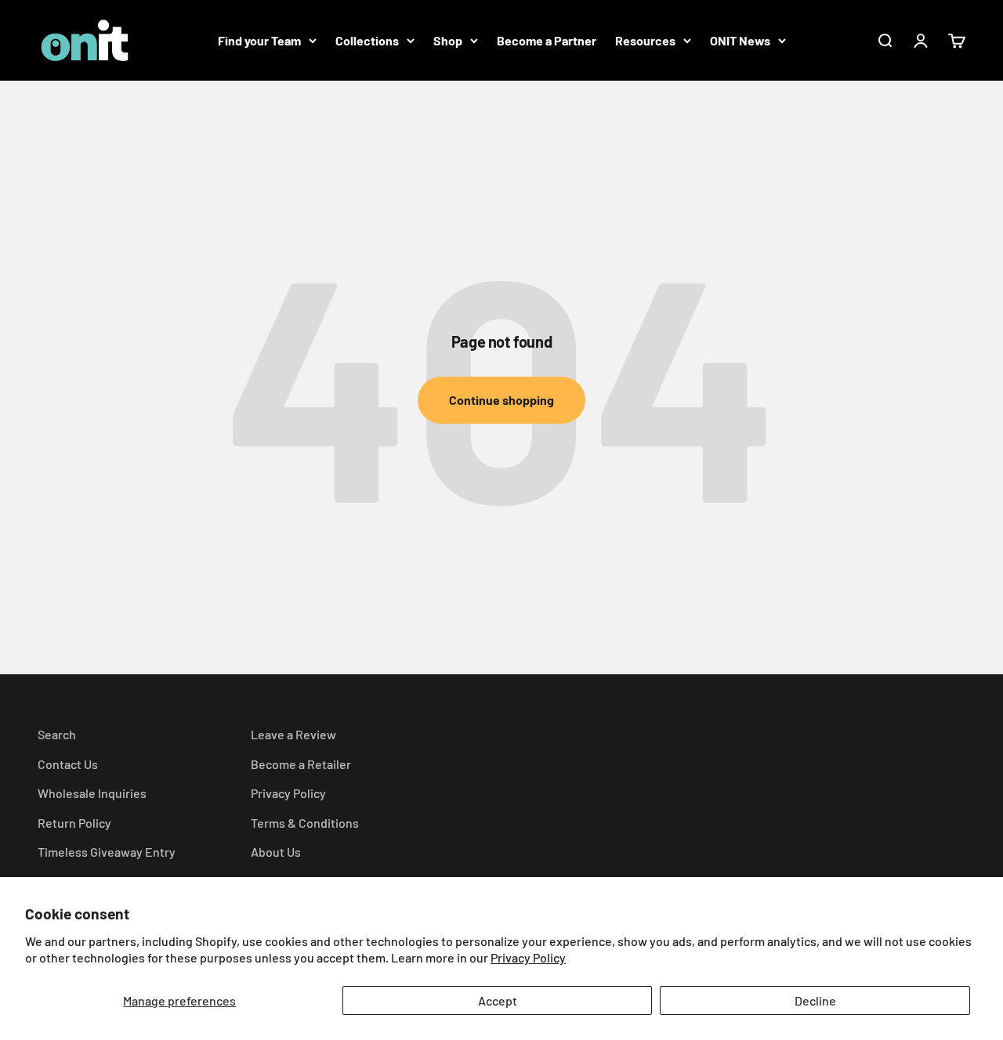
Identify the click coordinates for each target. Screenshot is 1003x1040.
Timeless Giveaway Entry (107, 851)
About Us (276, 851)
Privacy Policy (528, 957)
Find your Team (259, 40)
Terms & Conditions (305, 822)
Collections (367, 40)
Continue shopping (501, 399)
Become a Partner (546, 40)
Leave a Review (293, 734)
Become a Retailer (301, 764)
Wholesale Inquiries (92, 792)
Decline (815, 1000)
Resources (645, 40)
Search (57, 734)
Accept (497, 1000)
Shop (447, 40)
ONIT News (740, 40)
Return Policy (74, 822)
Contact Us (68, 764)
